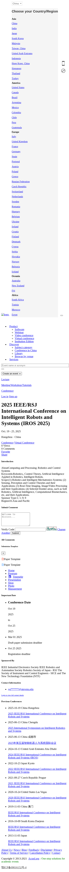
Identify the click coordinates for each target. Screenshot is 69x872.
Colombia (16, 112)
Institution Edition (24, 341)
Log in (4, 396)
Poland (15, 171)
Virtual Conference (24, 442)
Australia (16, 280)
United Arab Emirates (22, 53)
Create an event (11, 373)
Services (13, 359)
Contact (56, 852)
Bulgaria (16, 266)
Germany (16, 151)
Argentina (16, 102)
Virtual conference (24, 338)
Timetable (18, 576)
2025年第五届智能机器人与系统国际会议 (32, 743)
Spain (14, 156)
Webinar (19, 332)
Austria (15, 166)
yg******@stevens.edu (20, 689)
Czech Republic (19, 186)
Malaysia (16, 43)
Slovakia (16, 256)
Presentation (14, 579)
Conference (7, 390)
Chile (14, 117)
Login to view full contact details (12, 695)
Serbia (15, 251)
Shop (11, 582)
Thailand (16, 73)
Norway (15, 261)
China (14, 23)
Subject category (23, 347)
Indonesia (16, 58)
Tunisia (15, 304)
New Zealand (18, 285)
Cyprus (15, 246)
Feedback (34, 849)
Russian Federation (21, 181)
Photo (11, 585)
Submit (15, 533)
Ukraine (15, 221)
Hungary (16, 211)
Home (11, 570)
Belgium (16, 216)
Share (4, 454)
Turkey (15, 78)
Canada (15, 92)
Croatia (15, 231)
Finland (15, 236)
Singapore (16, 68)
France (15, 146)
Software (19, 329)
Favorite (5, 451)
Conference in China (26, 350)
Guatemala (17, 127)
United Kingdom (20, 141)
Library (19, 353)
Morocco (16, 309)
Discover (14, 344)
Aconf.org (33, 858)
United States (18, 87)
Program (12, 573)
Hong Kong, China (21, 63)
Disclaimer (46, 849)
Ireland (15, 226)
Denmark (16, 241)
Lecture (5, 379)
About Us (6, 849)
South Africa (18, 299)
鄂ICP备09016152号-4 (13, 867)
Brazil (14, 97)
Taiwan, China (18, 48)
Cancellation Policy (40, 852)
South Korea (18, 38)
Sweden (15, 201)
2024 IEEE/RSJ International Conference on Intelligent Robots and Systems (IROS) (37, 756)
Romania (16, 206)
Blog (24, 849)
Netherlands (17, 196)
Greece (15, 176)
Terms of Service (19, 852)
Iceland (15, 271)
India (14, 28)
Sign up (13, 396)
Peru (14, 122)
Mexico (15, 107)
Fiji (13, 290)
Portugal (16, 161)
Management (15, 588)
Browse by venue (24, 356)
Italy (14, 136)
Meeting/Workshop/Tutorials (16, 385)
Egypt (14, 314)
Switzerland (17, 191)
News (17, 849)
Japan (14, 33)
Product (13, 326)
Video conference (24, 335)
